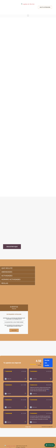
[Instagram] (9, 7)
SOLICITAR (14, 330)
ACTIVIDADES (6, 276)
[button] (28, 15)
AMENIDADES (6, 272)
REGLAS (4, 283)
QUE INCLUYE (6, 268)
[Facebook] (5, 7)
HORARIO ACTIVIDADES (10, 279)
